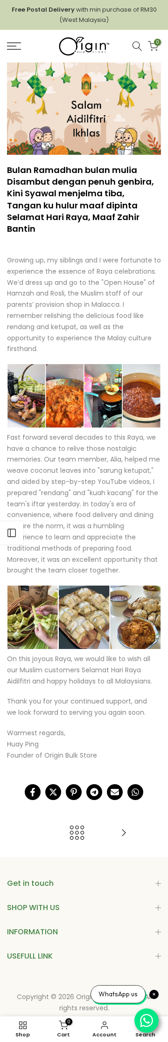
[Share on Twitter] (53, 792)
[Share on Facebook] (33, 792)
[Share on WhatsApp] (135, 792)
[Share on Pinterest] (74, 792)
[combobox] (137, 46)
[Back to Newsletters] (77, 833)
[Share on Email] (115, 792)
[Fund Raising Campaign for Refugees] (123, 833)
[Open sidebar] (11, 533)
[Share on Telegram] (94, 792)
